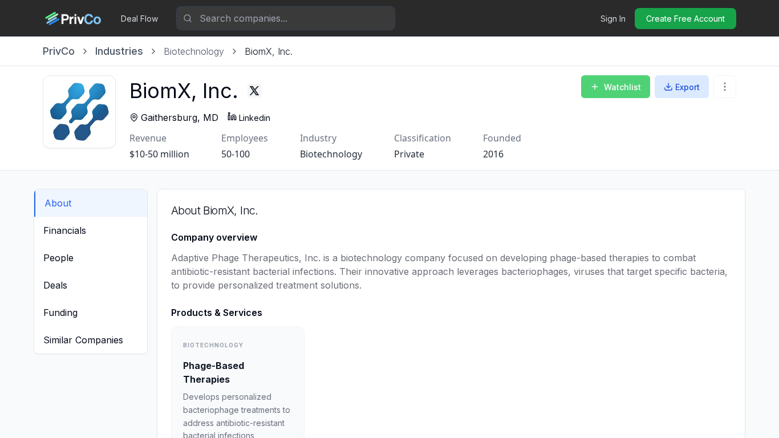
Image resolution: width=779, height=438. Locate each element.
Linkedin (254, 118)
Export (687, 87)
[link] (269, 51)
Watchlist (622, 87)
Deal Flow (139, 18)
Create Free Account (685, 18)
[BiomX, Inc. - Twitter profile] (254, 91)
